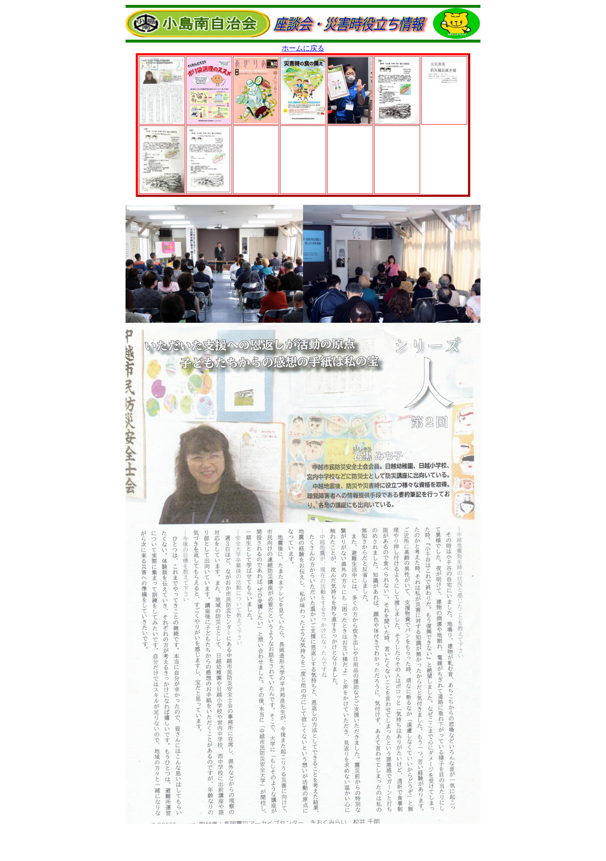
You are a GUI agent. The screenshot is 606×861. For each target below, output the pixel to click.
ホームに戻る (303, 48)
